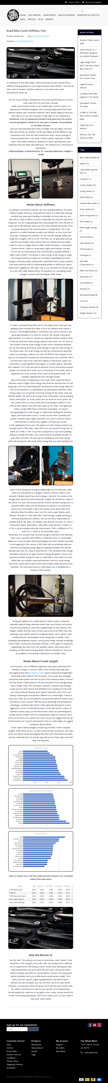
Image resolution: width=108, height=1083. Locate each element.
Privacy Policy (12, 1061)
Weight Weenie (88, 313)
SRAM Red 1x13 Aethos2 (86, 127)
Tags (33, 1054)
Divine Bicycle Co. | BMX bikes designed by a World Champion (89, 52)
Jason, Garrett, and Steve (39, 36)
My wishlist (60, 1051)
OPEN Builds (86, 249)
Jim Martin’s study (36, 673)
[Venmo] (98, 1079)
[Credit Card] (81, 1079)
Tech (16, 41)
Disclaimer (11, 1068)
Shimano (85, 289)
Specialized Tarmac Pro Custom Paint (88, 77)
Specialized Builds (89, 295)
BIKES (22, 19)
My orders (60, 1048)
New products (37, 1048)
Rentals (32, 19)
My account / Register (93, 2)
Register (59, 1044)
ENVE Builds (86, 197)
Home (23, 15)
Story (9, 1044)
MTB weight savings (88, 229)
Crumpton (85, 179)
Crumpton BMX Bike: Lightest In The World (89, 95)
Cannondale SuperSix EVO (89, 171)
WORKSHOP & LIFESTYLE (88, 15)
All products (36, 1044)
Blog (40, 19)
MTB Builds (86, 221)
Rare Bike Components (87, 263)
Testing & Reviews (26, 41)
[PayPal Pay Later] (93, 1079)
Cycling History (87, 191)
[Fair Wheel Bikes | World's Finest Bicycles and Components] (13, 15)
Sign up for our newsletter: (22, 1025)
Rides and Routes (88, 270)
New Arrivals (86, 237)
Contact (10, 1048)
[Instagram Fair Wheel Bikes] (99, 1025)
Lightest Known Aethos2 (86, 86)
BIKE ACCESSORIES (66, 15)
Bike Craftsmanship (89, 157)
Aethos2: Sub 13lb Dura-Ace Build (87, 136)
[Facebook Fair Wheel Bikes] (90, 1025)
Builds (84, 163)
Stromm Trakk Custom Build (89, 42)
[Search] (82, 11)
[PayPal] (87, 1079)
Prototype (85, 255)
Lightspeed (47, 1077)
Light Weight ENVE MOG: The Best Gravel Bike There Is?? (89, 65)
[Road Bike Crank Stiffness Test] (41, 63)
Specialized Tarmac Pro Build (88, 105)
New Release (87, 243)
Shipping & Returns (15, 1064)
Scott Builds (86, 283)
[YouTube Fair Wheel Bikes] (94, 1025)
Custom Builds (88, 185)
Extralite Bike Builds (89, 203)
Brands (49, 19)
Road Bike (86, 276)
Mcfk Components (89, 215)
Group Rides (12, 1051)
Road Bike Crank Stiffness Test (26, 30)
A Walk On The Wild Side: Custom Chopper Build (89, 115)
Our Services (34, 15)
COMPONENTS (49, 15)
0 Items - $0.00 (74, 2)
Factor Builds (87, 209)
